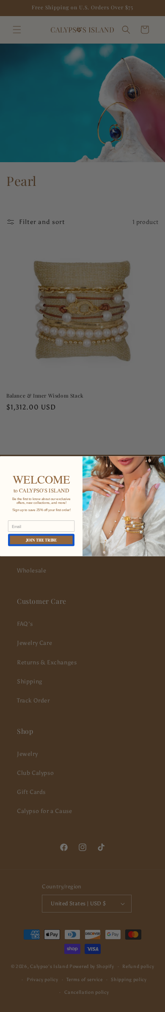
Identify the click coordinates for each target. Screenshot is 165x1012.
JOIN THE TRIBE (41, 539)
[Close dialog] (161, 460)
